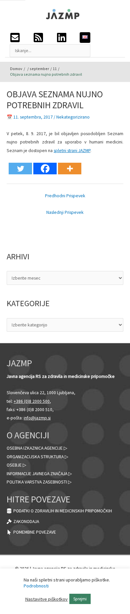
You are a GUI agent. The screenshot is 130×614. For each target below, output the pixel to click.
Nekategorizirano (73, 117)
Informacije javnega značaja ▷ (39, 474)
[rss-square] (44, 37)
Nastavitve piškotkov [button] (46, 599)
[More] (69, 168)
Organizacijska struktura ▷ (37, 457)
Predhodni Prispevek (65, 196)
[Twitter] (20, 168)
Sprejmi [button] (80, 599)
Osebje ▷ (16, 465)
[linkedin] (68, 37)
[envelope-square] (21, 37)
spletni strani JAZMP (72, 150)
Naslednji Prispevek (65, 212)
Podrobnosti (36, 586)
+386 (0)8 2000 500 (32, 401)
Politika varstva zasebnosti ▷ (39, 482)
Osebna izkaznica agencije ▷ (37, 448)
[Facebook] (45, 168)
